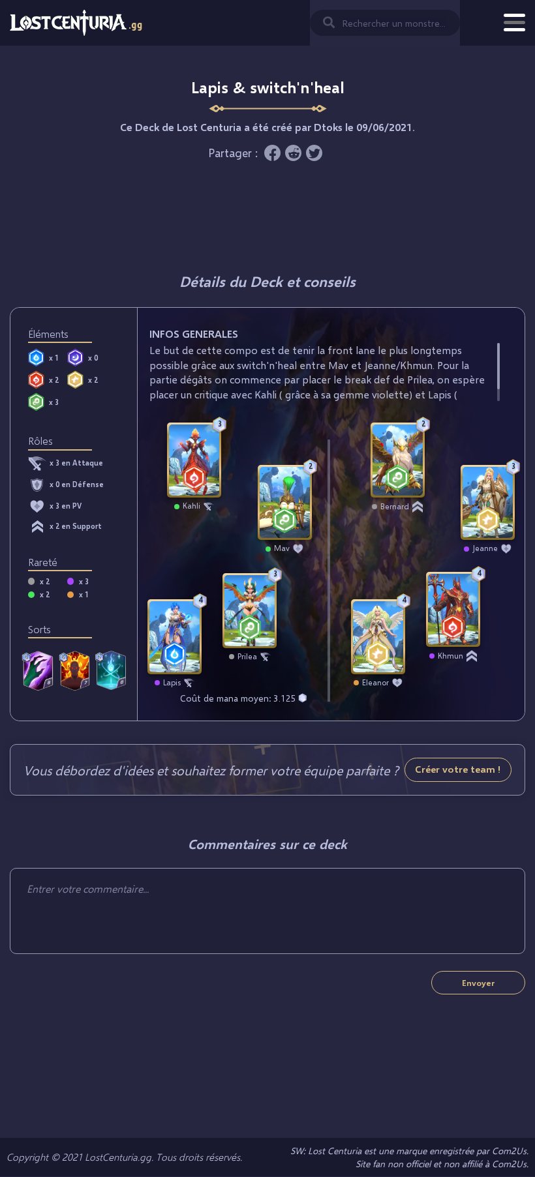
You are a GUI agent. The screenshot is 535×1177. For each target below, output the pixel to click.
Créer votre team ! (458, 769)
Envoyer (478, 982)
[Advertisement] (267, 216)
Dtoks (328, 127)
